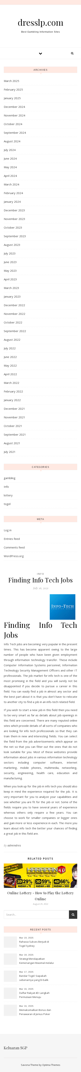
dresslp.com (40, 22)
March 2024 (11, 184)
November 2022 (14, 314)
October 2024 (13, 124)
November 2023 (14, 219)
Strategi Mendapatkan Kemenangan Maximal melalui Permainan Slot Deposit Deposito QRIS (36, 961)
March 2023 (11, 288)
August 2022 (12, 339)
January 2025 (12, 98)
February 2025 (13, 89)
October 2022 (13, 322)
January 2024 (12, 201)
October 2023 (13, 227)
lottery (8, 495)
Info (6, 486)
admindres (14, 845)
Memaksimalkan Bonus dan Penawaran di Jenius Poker (35, 1012)
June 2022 (10, 357)
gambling (9, 478)
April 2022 (10, 374)
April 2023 (10, 279)
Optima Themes (51, 1065)
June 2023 (10, 262)
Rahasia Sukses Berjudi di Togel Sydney (34, 943)
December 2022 (14, 305)
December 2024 (14, 107)
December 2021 (14, 408)
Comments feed (14, 547)
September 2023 (15, 236)
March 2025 (11, 81)
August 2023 (12, 245)
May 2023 (10, 270)
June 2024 (10, 158)
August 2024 (12, 141)
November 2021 (14, 417)
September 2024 (15, 132)
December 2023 (14, 210)
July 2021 (10, 452)
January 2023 (12, 296)
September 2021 (15, 434)
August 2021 (12, 443)
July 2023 (10, 253)
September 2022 (15, 331)
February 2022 (13, 391)
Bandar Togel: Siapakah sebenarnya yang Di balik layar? (33, 978)
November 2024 (14, 115)
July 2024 (10, 150)
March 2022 (11, 383)
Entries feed (12, 539)
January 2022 (12, 400)
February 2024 (13, 193)
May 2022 (10, 365)
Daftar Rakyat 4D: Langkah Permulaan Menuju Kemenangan (34, 995)
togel (7, 504)
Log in (7, 530)
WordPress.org (14, 556)
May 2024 (10, 167)
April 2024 (10, 176)
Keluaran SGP (15, 1047)
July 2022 (10, 348)
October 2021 (13, 426)
